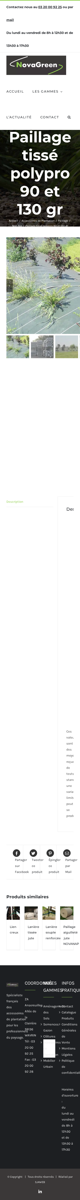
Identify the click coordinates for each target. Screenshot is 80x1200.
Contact (67, 1006)
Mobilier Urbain (49, 1064)
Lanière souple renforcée (53, 932)
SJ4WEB (40, 1182)
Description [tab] (14, 502)
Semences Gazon (49, 1027)
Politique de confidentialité (68, 1067)
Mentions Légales (68, 1051)
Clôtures (49, 1036)
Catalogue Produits (68, 1015)
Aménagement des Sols (49, 1012)
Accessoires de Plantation (49, 1048)
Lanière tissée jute (33, 932)
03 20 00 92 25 (50, 7)
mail (10, 20)
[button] (69, 117)
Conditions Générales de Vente (68, 1033)
